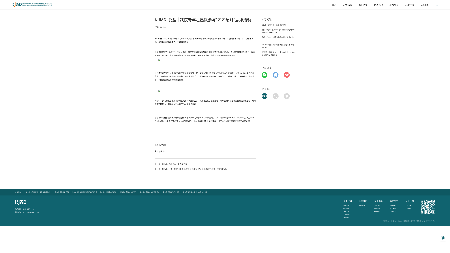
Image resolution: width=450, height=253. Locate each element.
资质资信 (377, 205)
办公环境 (346, 217)
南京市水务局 (202, 192)
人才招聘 (408, 208)
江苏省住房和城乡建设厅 (128, 192)
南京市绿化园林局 (189, 192)
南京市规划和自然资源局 (171, 192)
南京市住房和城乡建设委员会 (149, 192)
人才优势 (346, 214)
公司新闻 (393, 205)
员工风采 (393, 208)
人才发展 (408, 205)
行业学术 (393, 211)
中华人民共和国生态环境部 (107, 192)
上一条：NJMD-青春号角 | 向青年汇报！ (172, 164)
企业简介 (346, 205)
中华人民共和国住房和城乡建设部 (83, 192)
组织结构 (346, 208)
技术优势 (377, 208)
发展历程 (346, 211)
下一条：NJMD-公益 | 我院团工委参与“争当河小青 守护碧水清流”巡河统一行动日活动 (191, 169)
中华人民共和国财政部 (61, 192)
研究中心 (377, 211)
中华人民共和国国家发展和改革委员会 (37, 192)
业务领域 (362, 205)
